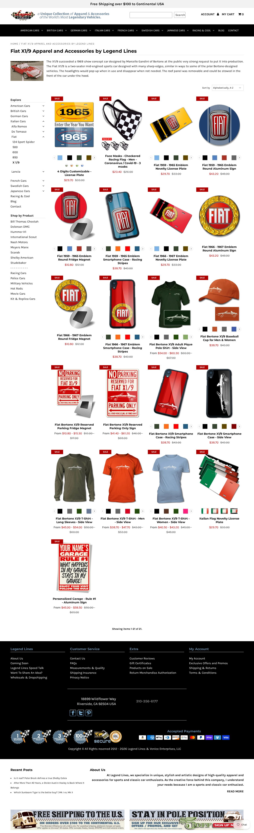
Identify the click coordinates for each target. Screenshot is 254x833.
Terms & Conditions (202, 672)
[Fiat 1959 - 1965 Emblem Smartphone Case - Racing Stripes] (122, 215)
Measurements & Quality (87, 668)
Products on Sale (141, 668)
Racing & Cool (201, 30)
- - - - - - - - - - (19, 268)
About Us (17, 658)
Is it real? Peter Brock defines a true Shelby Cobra (40, 778)
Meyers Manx (20, 247)
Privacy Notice (79, 677)
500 (15, 147)
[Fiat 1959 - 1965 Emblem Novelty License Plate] (171, 124)
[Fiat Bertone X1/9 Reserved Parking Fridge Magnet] (74, 393)
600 (15, 152)
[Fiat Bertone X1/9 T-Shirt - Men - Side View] (122, 478)
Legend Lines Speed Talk (27, 668)
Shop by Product (22, 215)
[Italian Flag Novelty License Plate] (219, 478)
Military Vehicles (22, 283)
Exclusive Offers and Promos (208, 663)
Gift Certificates (140, 663)
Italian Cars (102, 30)
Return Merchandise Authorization (153, 672)
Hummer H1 (18, 232)
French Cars (126, 30)
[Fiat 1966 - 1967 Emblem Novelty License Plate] (171, 215)
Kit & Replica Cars (23, 299)
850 (15, 157)
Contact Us (77, 658)
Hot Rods (17, 288)
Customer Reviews (142, 658)
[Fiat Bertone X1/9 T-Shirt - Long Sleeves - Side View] (74, 478)
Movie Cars (18, 293)
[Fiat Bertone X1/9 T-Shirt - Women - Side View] (171, 478)
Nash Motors (19, 242)
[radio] (60, 157)
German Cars (79, 30)
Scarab (15, 252)
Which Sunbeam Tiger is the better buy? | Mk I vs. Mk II (43, 792)
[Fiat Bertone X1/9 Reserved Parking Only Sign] (122, 393)
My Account (197, 658)
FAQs (73, 663)
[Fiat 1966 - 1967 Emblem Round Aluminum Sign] (219, 215)
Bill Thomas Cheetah (24, 221)
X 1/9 (16, 162)
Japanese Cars (176, 30)
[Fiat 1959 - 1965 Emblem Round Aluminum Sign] (219, 124)
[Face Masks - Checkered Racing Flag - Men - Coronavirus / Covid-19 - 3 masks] (122, 124)
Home (14, 43)
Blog (221, 30)
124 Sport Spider (24, 142)
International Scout (24, 237)
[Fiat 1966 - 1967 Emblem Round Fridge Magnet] (74, 304)
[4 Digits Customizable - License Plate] (74, 124)
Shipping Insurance (83, 672)
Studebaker (18, 263)
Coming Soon (19, 663)
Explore (16, 100)
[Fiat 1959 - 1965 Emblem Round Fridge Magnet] (74, 215)
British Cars (55, 30)
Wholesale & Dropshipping (29, 677)
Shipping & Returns (202, 668)
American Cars (29, 30)
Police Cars (18, 278)
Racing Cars (18, 273)
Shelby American (22, 257)
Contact (233, 30)
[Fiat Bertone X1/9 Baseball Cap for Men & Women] (219, 300)
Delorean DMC (20, 226)
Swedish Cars (150, 30)
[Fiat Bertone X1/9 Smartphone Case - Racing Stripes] (171, 393)
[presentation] (94, 157)
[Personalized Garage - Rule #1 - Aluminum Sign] (74, 567)
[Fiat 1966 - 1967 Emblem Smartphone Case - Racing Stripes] (122, 304)
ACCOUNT (208, 14)
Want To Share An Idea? (26, 672)
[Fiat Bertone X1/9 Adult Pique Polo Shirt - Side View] (171, 304)
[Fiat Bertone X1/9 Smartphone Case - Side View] (219, 393)
